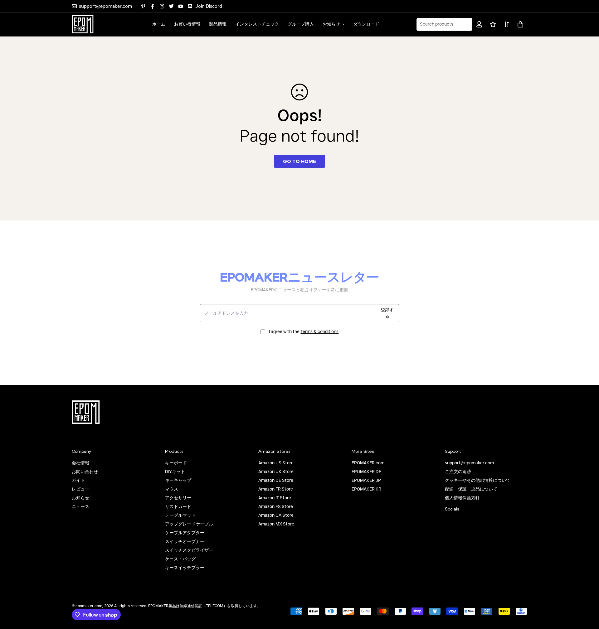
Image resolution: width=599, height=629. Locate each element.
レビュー (80, 489)
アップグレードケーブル (189, 524)
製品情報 (217, 24)
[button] (519, 24)
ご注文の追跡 (458, 471)
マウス (171, 489)
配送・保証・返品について (471, 489)
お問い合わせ (85, 471)
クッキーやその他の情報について (477, 480)
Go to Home (299, 161)
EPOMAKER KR (366, 489)
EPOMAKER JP (366, 480)
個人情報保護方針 (462, 498)
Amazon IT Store (274, 498)
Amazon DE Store (275, 480)
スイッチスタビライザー (189, 550)
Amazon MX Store (276, 524)
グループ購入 (301, 24)
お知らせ (331, 24)
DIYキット (175, 471)
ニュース (80, 506)
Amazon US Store (276, 463)
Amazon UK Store (276, 471)
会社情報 (80, 463)
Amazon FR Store (275, 489)
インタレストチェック (257, 24)
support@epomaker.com (469, 463)
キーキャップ (178, 480)
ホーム (158, 24)
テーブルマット (180, 515)
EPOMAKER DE (366, 471)
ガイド (78, 480)
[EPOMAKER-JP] (83, 24)
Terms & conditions (319, 331)
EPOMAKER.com (368, 463)
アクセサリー (178, 498)
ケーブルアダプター (184, 532)
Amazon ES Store (275, 506)
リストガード (178, 506)
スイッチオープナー (184, 541)
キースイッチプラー (184, 567)
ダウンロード (366, 24)
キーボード (176, 463)
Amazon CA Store (276, 515)
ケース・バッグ (180, 559)
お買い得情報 (187, 24)
